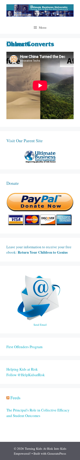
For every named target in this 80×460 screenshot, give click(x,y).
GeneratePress (56, 453)
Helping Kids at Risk (22, 369)
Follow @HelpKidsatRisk (25, 374)
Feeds (15, 398)
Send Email (40, 325)
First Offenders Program (24, 346)
